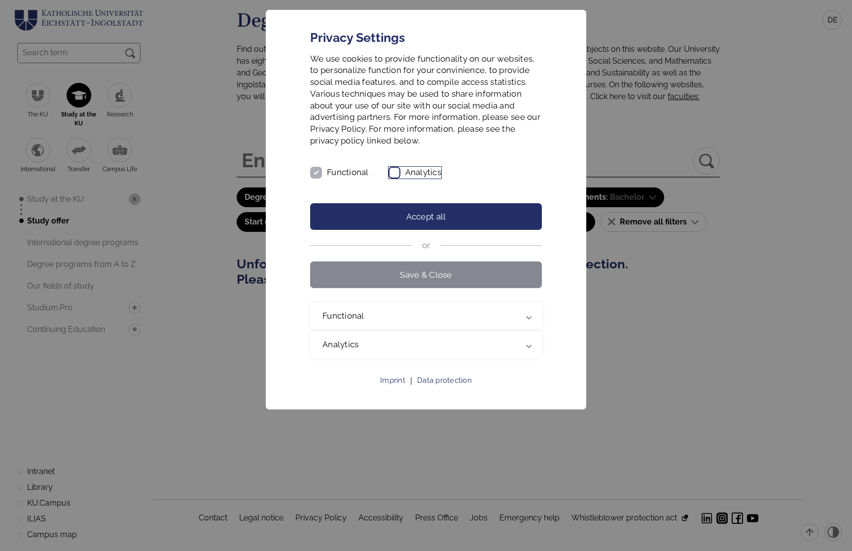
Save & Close (426, 275)
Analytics (423, 172)
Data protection (444, 380)
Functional (348, 172)
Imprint (392, 380)
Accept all (426, 216)
